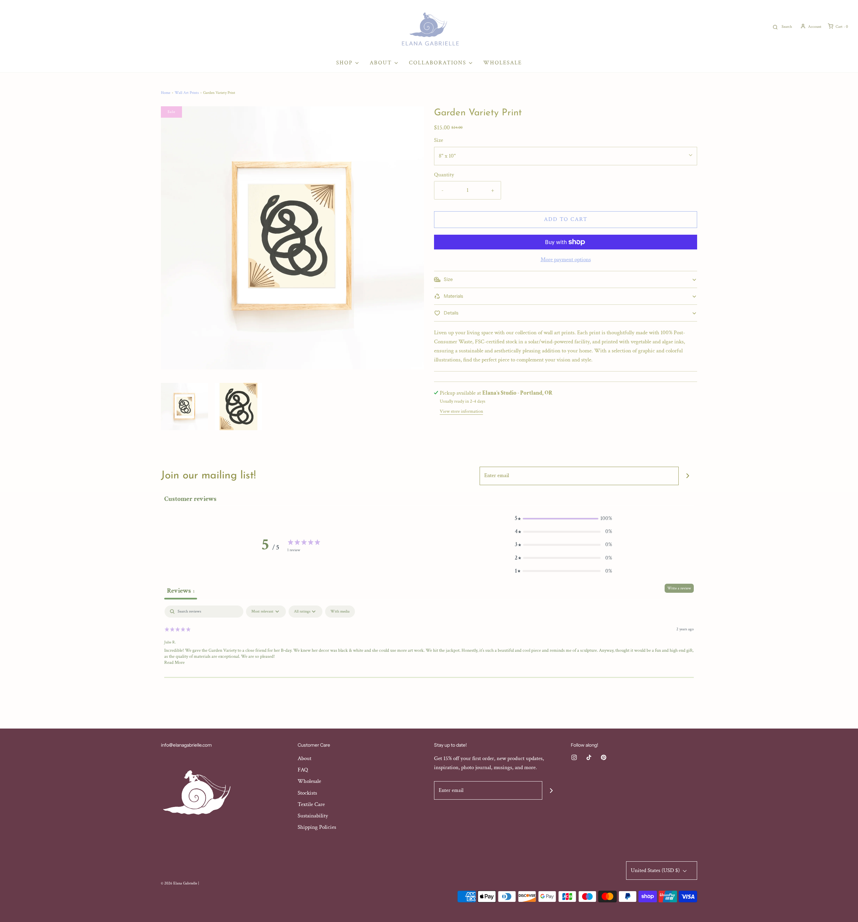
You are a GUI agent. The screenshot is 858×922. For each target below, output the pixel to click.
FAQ (303, 769)
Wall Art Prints (187, 92)
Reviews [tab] (180, 590)
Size (438, 140)
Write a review (679, 588)
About (304, 758)
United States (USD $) (656, 870)
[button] (184, 406)
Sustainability (313, 815)
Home (165, 92)
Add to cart (566, 219)
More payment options (566, 259)
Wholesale (502, 62)
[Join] (688, 476)
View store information (461, 411)
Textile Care (311, 804)
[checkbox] (340, 612)
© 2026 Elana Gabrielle (179, 883)
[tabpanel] (429, 648)
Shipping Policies (317, 827)
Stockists (307, 793)
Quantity (444, 174)
